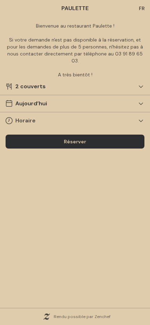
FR (142, 8)
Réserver (75, 141)
